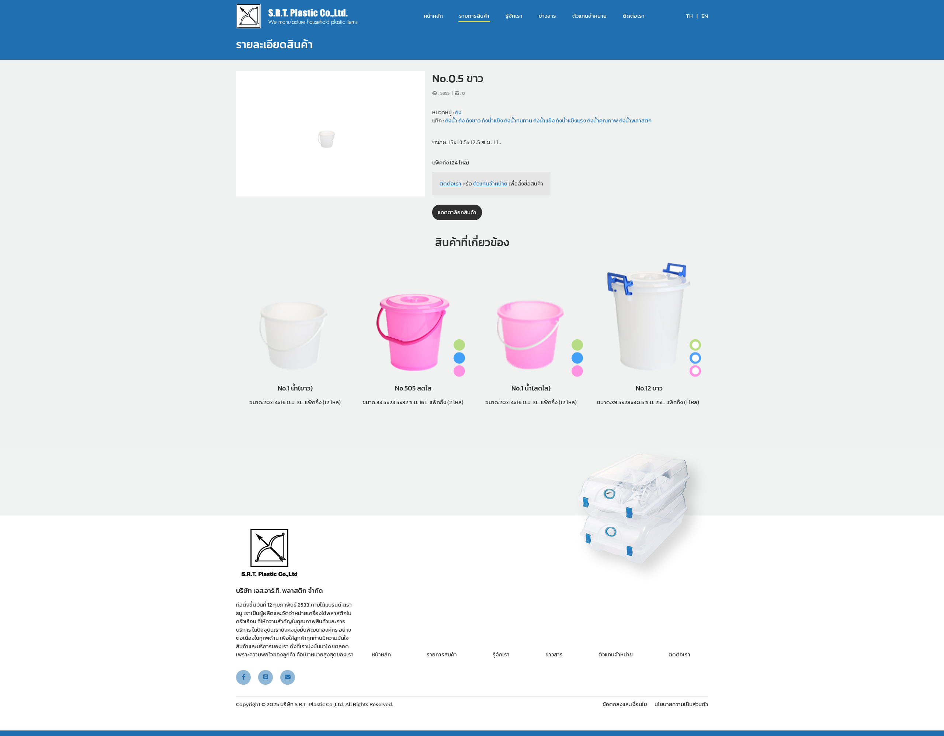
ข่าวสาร (547, 16)
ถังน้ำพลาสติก (635, 120)
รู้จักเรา (514, 16)
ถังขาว (472, 120)
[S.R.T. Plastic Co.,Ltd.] (297, 16)
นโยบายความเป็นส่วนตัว (681, 704)
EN (704, 16)
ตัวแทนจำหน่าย (589, 16)
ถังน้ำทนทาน (517, 120)
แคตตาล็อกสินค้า (457, 212)
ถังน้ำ (451, 120)
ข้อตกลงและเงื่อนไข (625, 704)
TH (689, 16)
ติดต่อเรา (634, 16)
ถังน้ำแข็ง (491, 120)
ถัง (458, 112)
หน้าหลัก (433, 16)
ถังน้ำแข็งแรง (570, 120)
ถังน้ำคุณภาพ (602, 120)
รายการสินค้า (474, 16)
